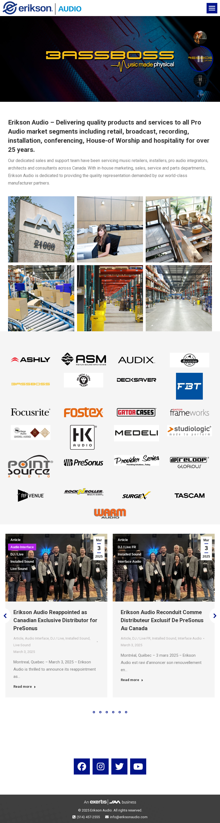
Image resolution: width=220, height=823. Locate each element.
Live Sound (18, 569)
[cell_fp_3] (110, 229)
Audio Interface (22, 547)
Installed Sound (22, 561)
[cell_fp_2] (41, 229)
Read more (22, 687)
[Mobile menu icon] (212, 8)
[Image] (30, 360)
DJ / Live (17, 554)
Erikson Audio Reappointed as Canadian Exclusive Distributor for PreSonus (55, 620)
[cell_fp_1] (179, 298)
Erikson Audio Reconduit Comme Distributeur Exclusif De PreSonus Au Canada (162, 620)
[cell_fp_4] (179, 229)
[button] (94, 712)
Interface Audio (129, 561)
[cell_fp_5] (41, 298)
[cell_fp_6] (110, 298)
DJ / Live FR (127, 547)
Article (15, 540)
